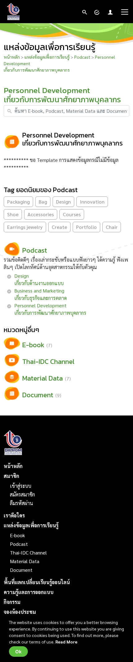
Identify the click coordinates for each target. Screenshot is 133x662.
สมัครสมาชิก (22, 494)
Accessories (41, 214)
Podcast (82, 57)
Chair (112, 227)
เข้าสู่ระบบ (20, 486)
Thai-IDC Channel (28, 552)
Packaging (18, 201)
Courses (72, 214)
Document (21, 570)
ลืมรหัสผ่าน (21, 503)
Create (59, 227)
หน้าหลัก (12, 57)
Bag (43, 201)
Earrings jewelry (25, 227)
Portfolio (86, 227)
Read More (66, 641)
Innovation (92, 201)
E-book (17, 535)
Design (63, 201)
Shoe (13, 214)
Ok (18, 651)
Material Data (24, 561)
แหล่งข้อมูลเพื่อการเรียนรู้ (47, 57)
